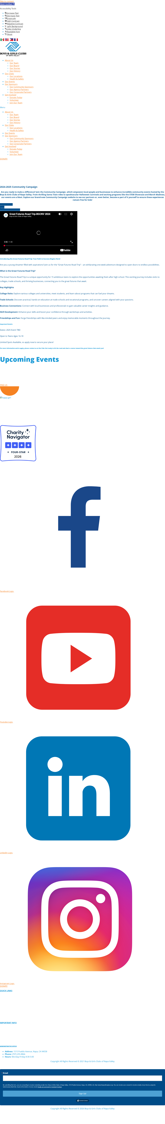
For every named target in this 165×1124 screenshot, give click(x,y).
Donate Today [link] (16, 97)
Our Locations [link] (16, 76)
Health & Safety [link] (17, 79)
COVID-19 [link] (4, 1041)
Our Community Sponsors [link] (21, 87)
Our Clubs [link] (9, 73)
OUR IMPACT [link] (6, 1004)
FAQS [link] (2, 1032)
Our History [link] (15, 71)
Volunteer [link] (14, 100)
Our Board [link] (14, 65)
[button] (82, 107)
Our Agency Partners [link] (19, 89)
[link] (7, 4)
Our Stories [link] (15, 68)
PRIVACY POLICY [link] (7, 1027)
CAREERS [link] (4, 1018)
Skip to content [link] (7, 1)
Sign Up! (82, 1094)
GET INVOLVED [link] (7, 1000)
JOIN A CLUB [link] (6, 995)
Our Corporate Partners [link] (21, 92)
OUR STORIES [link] (6, 1009)
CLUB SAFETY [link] (6, 1036)
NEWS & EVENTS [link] (7, 1013)
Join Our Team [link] (16, 102)
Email (5, 1073)
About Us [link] (9, 60)
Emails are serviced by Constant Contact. (50, 1087)
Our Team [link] (14, 63)
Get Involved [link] (10, 95)
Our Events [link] (10, 81)
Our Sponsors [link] (11, 84)
